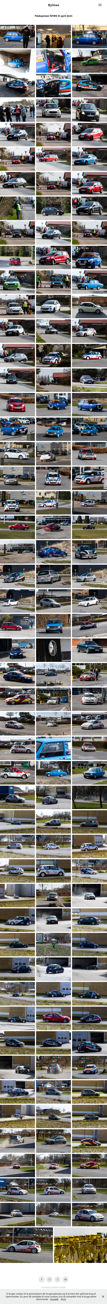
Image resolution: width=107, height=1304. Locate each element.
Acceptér (54, 1299)
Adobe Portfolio (59, 1287)
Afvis (63, 1299)
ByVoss (53, 5)
